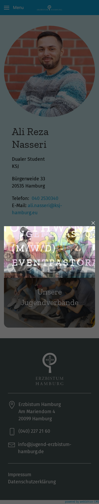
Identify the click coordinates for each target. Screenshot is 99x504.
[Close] (93, 223)
